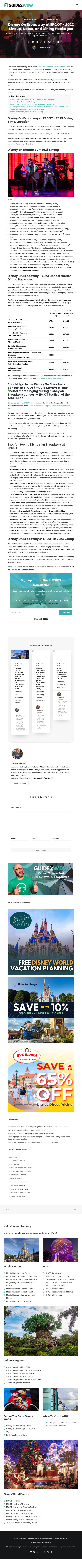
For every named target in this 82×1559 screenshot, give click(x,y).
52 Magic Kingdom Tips (18, 1160)
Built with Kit (41, 619)
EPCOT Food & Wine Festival (18, 1510)
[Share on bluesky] (49, 42)
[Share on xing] (54, 42)
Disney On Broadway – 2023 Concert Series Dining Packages (32, 104)
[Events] (41, 1464)
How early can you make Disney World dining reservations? (31, 1133)
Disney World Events (16, 1494)
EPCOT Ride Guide (53, 1273)
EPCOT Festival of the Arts (17, 1504)
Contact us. (34, 1543)
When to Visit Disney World (19, 1189)
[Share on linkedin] (41, 42)
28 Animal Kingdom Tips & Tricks (21, 1171)
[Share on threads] (33, 42)
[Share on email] (58, 42)
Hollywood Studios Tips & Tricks (21, 1168)
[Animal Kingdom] (41, 1331)
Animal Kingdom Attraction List (20, 1376)
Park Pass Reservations (16, 1435)
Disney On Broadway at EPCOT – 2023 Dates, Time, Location (32, 100)
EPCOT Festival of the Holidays (19, 1513)
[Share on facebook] (24, 42)
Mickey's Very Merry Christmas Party (22, 1519)
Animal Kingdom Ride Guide (18, 1367)
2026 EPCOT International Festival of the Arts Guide (62, 673)
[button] (77, 5)
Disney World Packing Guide (18, 1425)
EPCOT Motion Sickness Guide (59, 1282)
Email (34, 838)
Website (56, 838)
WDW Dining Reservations (19, 1182)
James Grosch (45, 47)
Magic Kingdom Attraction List (19, 1292)
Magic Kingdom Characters (18, 1301)
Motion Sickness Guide (18, 1196)
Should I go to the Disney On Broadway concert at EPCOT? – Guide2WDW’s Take (39, 107)
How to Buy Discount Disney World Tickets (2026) (27, 1130)
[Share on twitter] (28, 42)
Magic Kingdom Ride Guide (18, 1273)
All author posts (20, 783)
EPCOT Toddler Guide (55, 1285)
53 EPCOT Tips (15, 1164)
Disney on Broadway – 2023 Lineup (22, 102)
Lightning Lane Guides (57, 1425)
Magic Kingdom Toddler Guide (19, 1289)
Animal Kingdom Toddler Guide (20, 1373)
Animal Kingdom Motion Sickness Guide (23, 1370)
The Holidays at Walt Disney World (21, 1522)
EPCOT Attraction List (55, 1288)
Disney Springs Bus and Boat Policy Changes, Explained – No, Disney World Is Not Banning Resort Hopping (39, 1138)
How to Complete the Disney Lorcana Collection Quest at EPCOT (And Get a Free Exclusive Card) (41, 678)
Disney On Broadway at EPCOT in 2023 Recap (26, 112)
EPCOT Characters (54, 1295)
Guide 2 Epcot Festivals (49, 20)
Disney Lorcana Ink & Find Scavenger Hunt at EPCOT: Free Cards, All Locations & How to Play (20, 678)
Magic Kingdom (13, 1266)
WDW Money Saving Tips (18, 1175)
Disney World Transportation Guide (62, 1422)
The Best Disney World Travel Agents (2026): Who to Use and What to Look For (38, 1127)
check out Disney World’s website (50, 378)
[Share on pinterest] (37, 42)
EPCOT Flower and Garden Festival (21, 1507)
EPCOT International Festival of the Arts (53, 67)
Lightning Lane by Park (18, 1185)
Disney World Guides (15, 1178)
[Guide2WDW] (19, 5)
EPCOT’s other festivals (33, 403)
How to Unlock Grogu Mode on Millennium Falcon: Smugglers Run (33, 1142)
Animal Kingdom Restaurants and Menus (24, 1379)
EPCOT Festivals (13, 1501)
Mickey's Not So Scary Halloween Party (23, 1516)
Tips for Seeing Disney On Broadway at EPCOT (27, 109)
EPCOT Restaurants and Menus (59, 1292)
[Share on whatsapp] (45, 42)
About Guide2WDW (45, 1543)
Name (14, 838)
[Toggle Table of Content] (67, 96)
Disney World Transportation (20, 1193)
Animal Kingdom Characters (19, 1382)
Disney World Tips (14, 1157)
